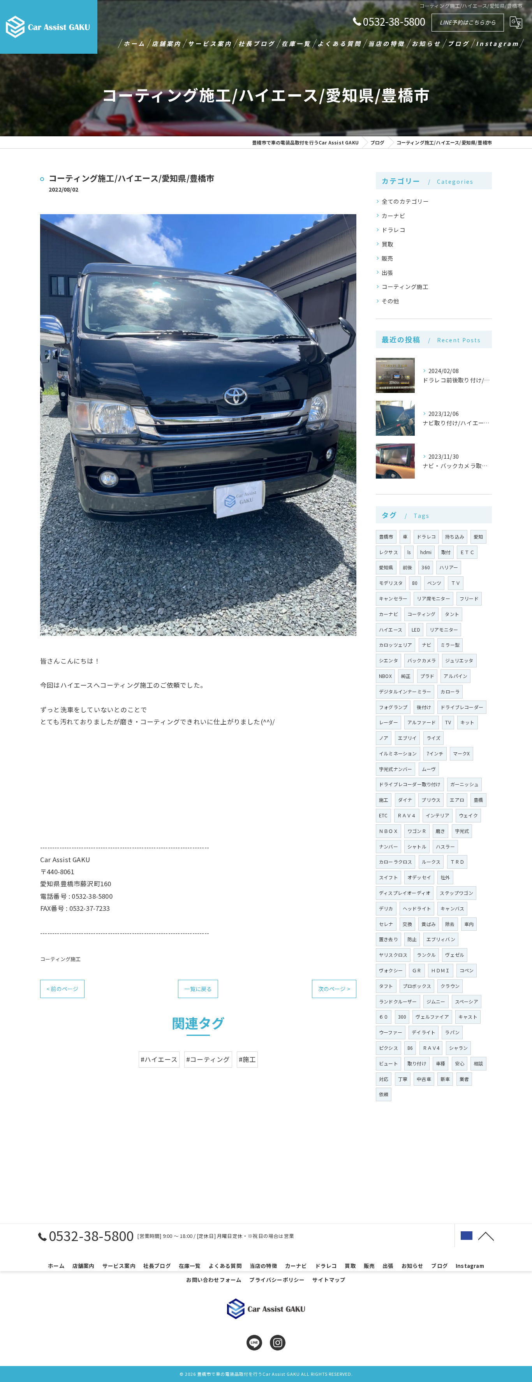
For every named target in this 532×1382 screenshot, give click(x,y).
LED (416, 629)
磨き (440, 830)
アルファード (421, 722)
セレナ (386, 924)
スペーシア (466, 1001)
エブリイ (407, 737)
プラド (427, 676)
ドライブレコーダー (461, 707)
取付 (446, 552)
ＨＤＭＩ (440, 970)
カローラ (450, 691)
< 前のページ (62, 989)
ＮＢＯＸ (388, 830)
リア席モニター (433, 598)
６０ (383, 1016)
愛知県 (386, 567)
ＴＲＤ (457, 861)
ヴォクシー (391, 970)
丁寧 (402, 1079)
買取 (387, 244)
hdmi (426, 552)
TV (448, 722)
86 (410, 1047)
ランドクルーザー (398, 1001)
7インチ (435, 753)
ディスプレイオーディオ (404, 892)
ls (408, 552)
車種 (440, 1063)
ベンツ (434, 582)
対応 (383, 1079)
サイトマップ (328, 1279)
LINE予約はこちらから (468, 22)
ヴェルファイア (432, 1016)
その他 (391, 301)
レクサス (388, 552)
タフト (386, 985)
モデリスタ (391, 582)
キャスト (467, 1016)
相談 (478, 1063)
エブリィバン (440, 939)
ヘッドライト (417, 908)
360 (425, 567)
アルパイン (455, 676)
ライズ (433, 737)
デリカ (386, 908)
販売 (387, 258)
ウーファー (390, 1032)
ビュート (388, 1063)
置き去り (388, 939)
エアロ (457, 799)
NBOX (385, 676)
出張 (387, 272)
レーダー (388, 722)
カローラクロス (395, 861)
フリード (469, 598)
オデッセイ (419, 877)
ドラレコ (393, 229)
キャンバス (452, 908)
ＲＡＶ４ (406, 815)
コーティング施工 (60, 959)
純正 (405, 676)
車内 (469, 924)
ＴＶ (455, 582)
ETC (383, 815)
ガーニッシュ (464, 784)
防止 (412, 939)
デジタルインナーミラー (405, 691)
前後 (407, 567)
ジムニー (436, 1001)
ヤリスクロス (393, 954)
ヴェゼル (454, 954)
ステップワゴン (456, 892)
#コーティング (208, 1059)
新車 (445, 1079)
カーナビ (393, 215)
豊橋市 (386, 536)
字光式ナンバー (395, 769)
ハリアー (448, 567)
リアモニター (444, 629)
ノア (383, 737)
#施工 (247, 1059)
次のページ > (334, 989)
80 (414, 582)
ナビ (426, 644)
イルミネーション (398, 753)
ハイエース (390, 629)
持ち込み (454, 536)
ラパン (452, 1032)
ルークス (431, 861)
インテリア (437, 815)
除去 (449, 924)
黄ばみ (428, 924)
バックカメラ (421, 660)
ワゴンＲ (416, 830)
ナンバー (388, 846)
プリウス (430, 799)
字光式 (462, 830)
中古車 (424, 1079)
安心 (459, 1063)
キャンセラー (393, 598)
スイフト (388, 877)
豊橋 (478, 799)
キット (467, 722)
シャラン (458, 1047)
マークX (461, 753)
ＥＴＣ (467, 552)
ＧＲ (416, 970)
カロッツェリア (395, 644)
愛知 (478, 536)
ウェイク (468, 815)
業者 (464, 1079)
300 (402, 1016)
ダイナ (405, 799)
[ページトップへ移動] (486, 1235)
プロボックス (417, 985)
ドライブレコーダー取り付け (410, 784)
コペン (467, 970)
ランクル (426, 954)
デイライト (423, 1032)
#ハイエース (159, 1059)
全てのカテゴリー (405, 201)
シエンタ (388, 660)
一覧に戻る (198, 989)
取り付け (416, 1063)
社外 (445, 877)
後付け (424, 707)
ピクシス (388, 1047)
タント (452, 614)
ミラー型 (450, 644)
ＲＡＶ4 (431, 1047)
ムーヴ (429, 769)
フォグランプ (393, 707)
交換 (407, 924)
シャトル (416, 846)
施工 (383, 799)
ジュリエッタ (459, 660)
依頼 (383, 1094)
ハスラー (445, 846)
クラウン (450, 985)
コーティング (421, 614)
